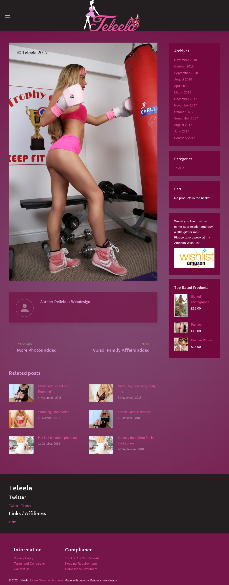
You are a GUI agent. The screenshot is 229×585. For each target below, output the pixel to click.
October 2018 (184, 66)
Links (12, 522)
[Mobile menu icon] (7, 15)
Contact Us (22, 569)
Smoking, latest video (53, 412)
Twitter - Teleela (20, 505)
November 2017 (185, 105)
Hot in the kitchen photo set (58, 438)
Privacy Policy (23, 558)
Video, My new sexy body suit (137, 389)
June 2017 (181, 131)
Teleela (179, 168)
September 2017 (186, 118)
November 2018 (185, 60)
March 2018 (182, 92)
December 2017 (185, 99)
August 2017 (183, 125)
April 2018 (181, 86)
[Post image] (21, 393)
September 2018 (186, 73)
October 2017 (184, 112)
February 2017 (184, 138)
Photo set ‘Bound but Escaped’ (53, 389)
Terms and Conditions (29, 563)
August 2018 (183, 79)
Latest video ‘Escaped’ (134, 412)
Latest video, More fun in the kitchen (136, 440)
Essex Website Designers (47, 580)
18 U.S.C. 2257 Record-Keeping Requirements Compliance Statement (82, 563)
